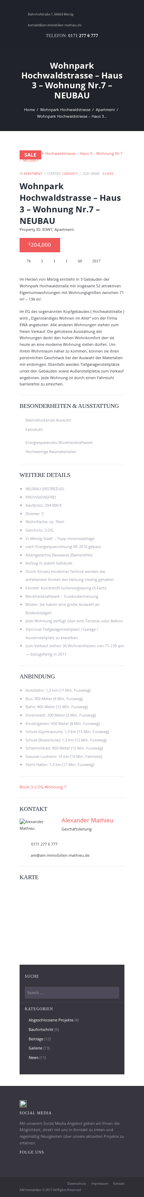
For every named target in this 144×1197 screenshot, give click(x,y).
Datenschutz (76, 1183)
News (33, 1057)
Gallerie (35, 1048)
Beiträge (36, 1038)
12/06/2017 (70, 174)
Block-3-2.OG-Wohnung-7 (43, 786)
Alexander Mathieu (87, 820)
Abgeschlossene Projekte (51, 1019)
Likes (108, 174)
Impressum (99, 1183)
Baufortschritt (41, 1029)
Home (29, 109)
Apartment (105, 109)
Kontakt (118, 1183)
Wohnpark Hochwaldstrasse (65, 109)
